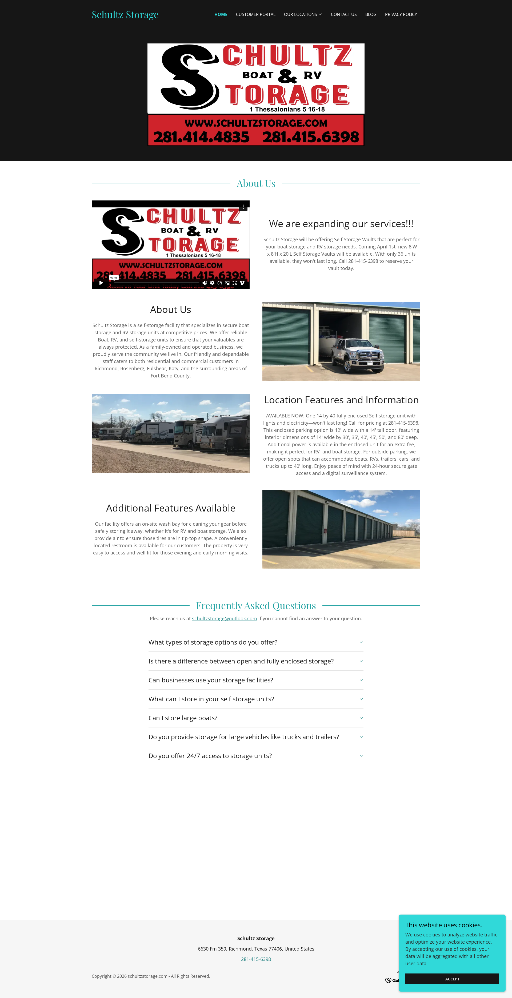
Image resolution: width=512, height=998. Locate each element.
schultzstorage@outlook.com (224, 618)
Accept (452, 978)
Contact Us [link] (344, 14)
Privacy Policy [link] (401, 14)
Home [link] (220, 14)
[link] (125, 16)
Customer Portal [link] (255, 14)
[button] (303, 14)
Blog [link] (371, 14)
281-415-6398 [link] (256, 959)
